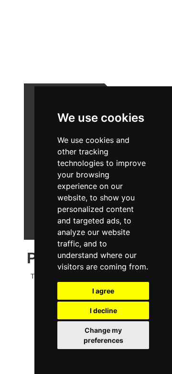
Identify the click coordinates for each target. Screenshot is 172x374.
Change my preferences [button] (103, 335)
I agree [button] (103, 291)
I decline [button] (103, 310)
